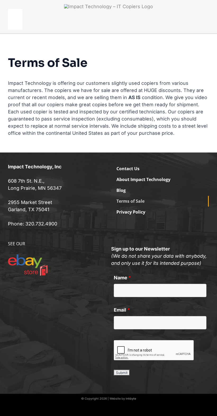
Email (122, 310)
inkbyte (131, 398)
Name (122, 277)
